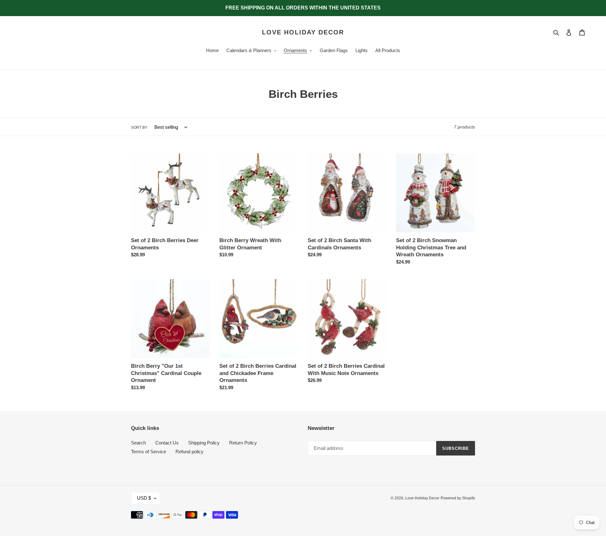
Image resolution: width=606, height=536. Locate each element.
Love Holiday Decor (303, 32)
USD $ (144, 498)
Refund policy (189, 451)
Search (138, 442)
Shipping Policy (204, 442)
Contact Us (167, 442)
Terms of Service (148, 451)
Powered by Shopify (458, 498)
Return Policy (243, 442)
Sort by (139, 127)
